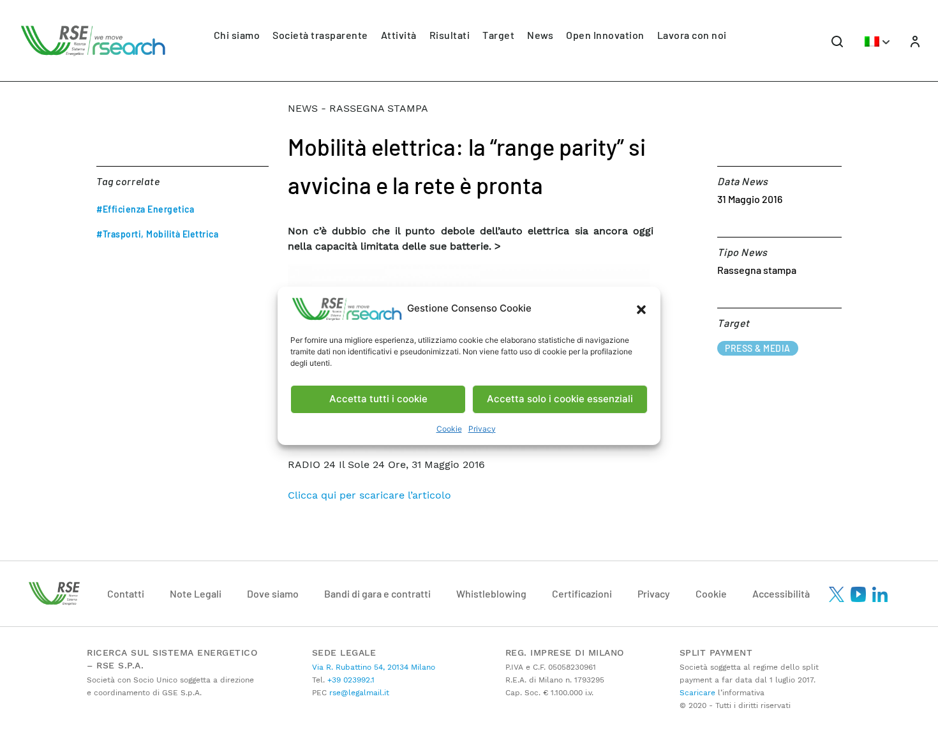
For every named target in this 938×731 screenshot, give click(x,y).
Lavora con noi (692, 35)
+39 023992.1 (350, 679)
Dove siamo (273, 593)
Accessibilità (781, 593)
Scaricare (697, 692)
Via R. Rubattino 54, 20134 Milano (373, 667)
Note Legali (195, 593)
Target (498, 35)
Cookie (449, 428)
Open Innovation (605, 35)
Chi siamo (237, 35)
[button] (641, 309)
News (540, 35)
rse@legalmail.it (358, 692)
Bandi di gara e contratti (377, 593)
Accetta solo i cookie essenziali (560, 399)
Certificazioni (582, 593)
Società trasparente (320, 35)
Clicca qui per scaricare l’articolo (369, 495)
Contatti (125, 593)
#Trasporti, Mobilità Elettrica (157, 234)
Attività (399, 35)
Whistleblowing (491, 593)
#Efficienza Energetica (145, 209)
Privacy (482, 428)
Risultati (449, 35)
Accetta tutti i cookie (378, 399)
